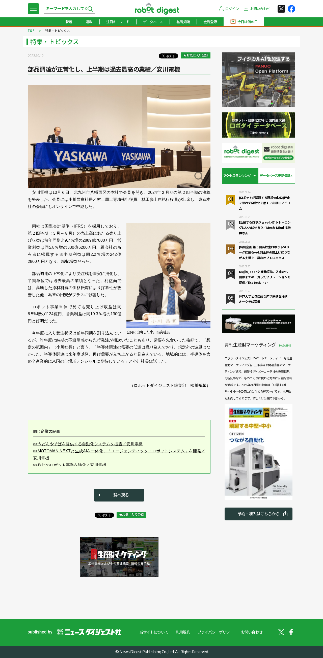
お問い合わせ (260, 8)
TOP (31, 30)
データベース (153, 21)
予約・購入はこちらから (258, 514)
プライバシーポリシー (215, 632)
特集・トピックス (57, 30)
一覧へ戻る (119, 495)
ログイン (232, 8)
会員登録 (210, 21)
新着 (69, 21)
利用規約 (183, 632)
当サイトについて (153, 632)
